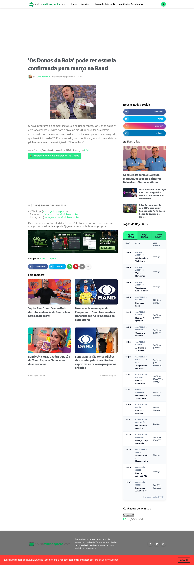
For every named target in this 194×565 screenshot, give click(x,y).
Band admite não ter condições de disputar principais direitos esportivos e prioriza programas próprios (95, 362)
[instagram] (163, 543)
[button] (163, 4)
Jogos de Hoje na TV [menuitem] (105, 4)
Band (42, 259)
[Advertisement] (73, 34)
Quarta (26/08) (158, 235)
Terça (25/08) (144, 235)
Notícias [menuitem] (85, 4)
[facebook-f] (150, 543)
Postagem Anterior (38, 375)
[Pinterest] (76, 266)
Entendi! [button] (184, 560)
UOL (86, 150)
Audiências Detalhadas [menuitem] (131, 4)
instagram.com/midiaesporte (61, 217)
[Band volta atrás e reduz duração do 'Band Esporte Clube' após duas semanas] (49, 340)
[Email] (82, 266)
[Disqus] (73, 412)
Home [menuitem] (74, 4)
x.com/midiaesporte (55, 211)
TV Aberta (51, 259)
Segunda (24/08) (130, 235)
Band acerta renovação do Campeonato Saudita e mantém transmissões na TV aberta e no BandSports (95, 314)
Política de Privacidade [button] (106, 560)
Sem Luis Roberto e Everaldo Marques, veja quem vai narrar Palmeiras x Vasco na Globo (142, 178)
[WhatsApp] (69, 266)
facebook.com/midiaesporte (61, 214)
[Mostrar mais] (88, 266)
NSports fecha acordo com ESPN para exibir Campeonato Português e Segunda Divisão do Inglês (152, 211)
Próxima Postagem (108, 375)
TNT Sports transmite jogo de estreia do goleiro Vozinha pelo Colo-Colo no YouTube (152, 194)
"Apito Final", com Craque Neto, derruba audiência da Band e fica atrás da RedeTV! (49, 312)
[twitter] (156, 543)
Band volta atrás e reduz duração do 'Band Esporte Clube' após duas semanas (49, 360)
